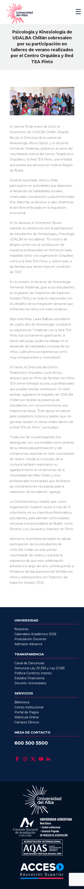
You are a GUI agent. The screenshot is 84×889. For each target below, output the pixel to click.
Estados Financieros (29, 678)
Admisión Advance (28, 644)
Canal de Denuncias (29, 663)
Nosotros (21, 629)
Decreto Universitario (30, 683)
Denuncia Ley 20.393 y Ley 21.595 (39, 668)
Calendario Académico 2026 (35, 634)
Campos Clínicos (26, 722)
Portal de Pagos (26, 712)
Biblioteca (21, 702)
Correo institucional (28, 707)
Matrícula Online (26, 717)
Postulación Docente (30, 639)
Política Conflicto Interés (32, 673)
